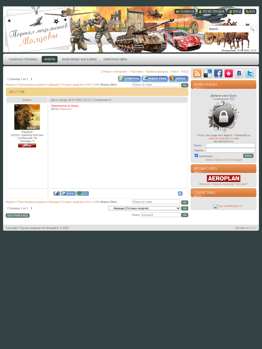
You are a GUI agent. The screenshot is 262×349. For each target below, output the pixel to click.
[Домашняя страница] (68, 193)
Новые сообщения (115, 71)
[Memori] (229, 73)
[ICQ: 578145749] (82, 193)
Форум (10, 84)
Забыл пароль (214, 159)
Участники (136, 71)
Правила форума (157, 71)
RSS (184, 71)
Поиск (175, 71)
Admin (27, 99)
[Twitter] (250, 73)
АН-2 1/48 (92, 84)
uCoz (253, 227)
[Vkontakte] (239, 73)
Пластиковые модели (31, 84)
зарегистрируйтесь (221, 138)
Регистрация (234, 159)
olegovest (65, 108)
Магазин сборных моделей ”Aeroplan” (223, 183)
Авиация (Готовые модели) (65, 84)
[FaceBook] (218, 73)
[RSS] (197, 73)
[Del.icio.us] (208, 73)
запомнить (206, 156)
